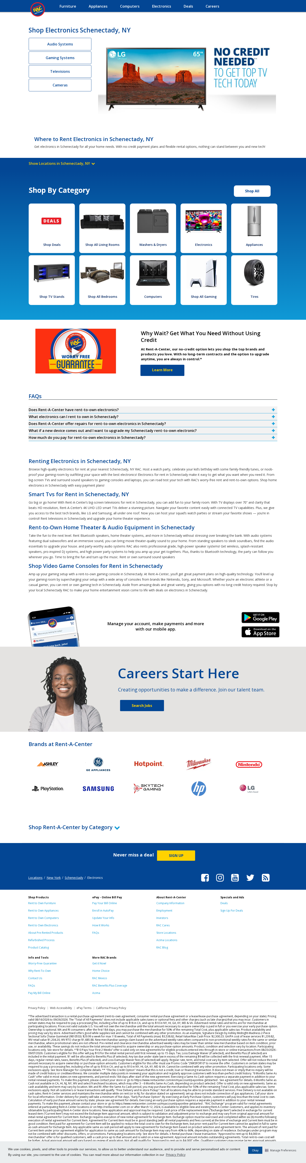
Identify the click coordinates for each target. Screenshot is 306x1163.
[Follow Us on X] (250, 882)
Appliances (254, 244)
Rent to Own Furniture (42, 903)
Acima (96, 993)
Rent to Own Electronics (43, 925)
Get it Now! (99, 963)
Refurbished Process (41, 940)
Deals (224, 903)
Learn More (162, 369)
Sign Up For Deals (231, 910)
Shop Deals (51, 244)
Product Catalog (38, 947)
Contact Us (35, 978)
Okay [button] (255, 1150)
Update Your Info (103, 918)
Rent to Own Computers (43, 918)
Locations (35, 877)
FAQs (95, 933)
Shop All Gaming (204, 296)
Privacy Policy (175, 1154)
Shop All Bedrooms (102, 296)
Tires (254, 296)
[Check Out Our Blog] (266, 882)
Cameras (60, 85)
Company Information (170, 903)
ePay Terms (84, 1008)
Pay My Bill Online (39, 993)
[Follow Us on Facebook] (205, 882)
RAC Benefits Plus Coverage (109, 985)
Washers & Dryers (153, 244)
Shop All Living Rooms (102, 244)
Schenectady (74, 877)
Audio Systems (60, 44)
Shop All (252, 191)
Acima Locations (166, 940)
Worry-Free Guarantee (42, 963)
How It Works (100, 925)
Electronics (203, 244)
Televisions (60, 71)
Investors (162, 918)
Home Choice (101, 971)
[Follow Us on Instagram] (220, 882)
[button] (280, 1150)
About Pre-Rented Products (45, 933)
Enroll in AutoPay (103, 910)
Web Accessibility (61, 1008)
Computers (153, 296)
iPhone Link (260, 633)
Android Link (260, 619)
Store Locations (166, 933)
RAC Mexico (99, 978)
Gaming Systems (60, 57)
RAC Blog (162, 947)
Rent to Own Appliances (43, 910)
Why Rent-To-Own (39, 971)
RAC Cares (163, 925)
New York (54, 877)
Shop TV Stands (51, 296)
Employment (164, 910)
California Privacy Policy (111, 1008)
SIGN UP (176, 855)
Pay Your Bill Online (104, 903)
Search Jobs (142, 705)
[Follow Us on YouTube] (235, 882)
